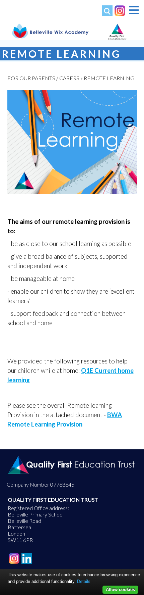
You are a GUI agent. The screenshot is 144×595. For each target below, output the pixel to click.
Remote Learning (109, 78)
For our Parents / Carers (43, 78)
